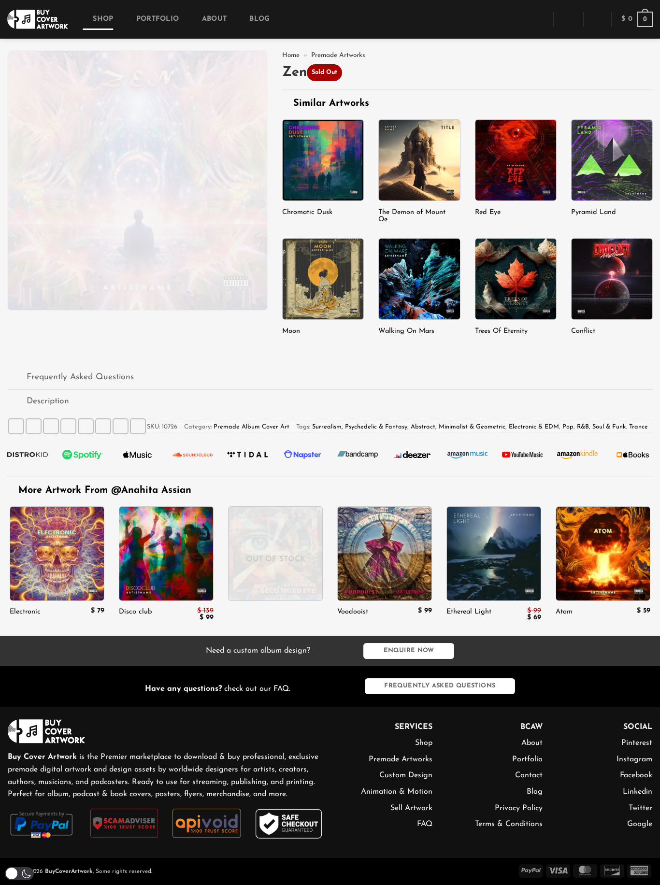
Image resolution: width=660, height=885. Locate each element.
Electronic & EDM (534, 427)
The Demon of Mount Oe (411, 216)
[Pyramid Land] (612, 160)
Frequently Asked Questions (80, 377)
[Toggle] (16, 378)
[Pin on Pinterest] (86, 426)
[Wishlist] (597, 19)
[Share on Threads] (51, 426)
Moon (291, 331)
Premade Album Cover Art (251, 427)
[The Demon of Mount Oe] (419, 160)
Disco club (135, 611)
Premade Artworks (338, 55)
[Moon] (323, 279)
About (214, 19)
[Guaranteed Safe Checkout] (289, 823)
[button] (539, 19)
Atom (564, 611)
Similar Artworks (329, 103)
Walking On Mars (406, 331)
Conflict (583, 331)
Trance (638, 427)
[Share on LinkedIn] (103, 426)
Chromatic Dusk (307, 212)
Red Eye (488, 212)
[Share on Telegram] (138, 426)
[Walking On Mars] (419, 279)
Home (291, 55)
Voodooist (352, 611)
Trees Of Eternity (501, 331)
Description (48, 401)
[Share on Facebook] (16, 426)
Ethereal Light (468, 611)
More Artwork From (104, 490)
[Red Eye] (515, 160)
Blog (259, 19)
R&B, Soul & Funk (601, 427)
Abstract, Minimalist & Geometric (458, 427)
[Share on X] (34, 426)
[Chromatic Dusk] (323, 160)
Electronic (25, 611)
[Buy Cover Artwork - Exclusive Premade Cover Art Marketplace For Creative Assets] (37, 19)
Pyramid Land (593, 212)
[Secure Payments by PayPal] (42, 824)
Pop (568, 427)
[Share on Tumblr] (121, 426)
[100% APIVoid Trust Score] (206, 823)
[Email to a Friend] (68, 426)
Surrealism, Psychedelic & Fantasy (359, 427)
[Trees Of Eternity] (515, 279)
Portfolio (157, 19)
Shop (103, 19)
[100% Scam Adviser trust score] (124, 823)
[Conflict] (612, 279)
